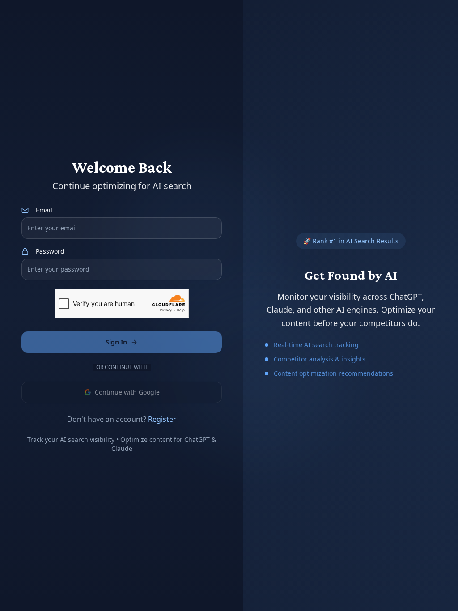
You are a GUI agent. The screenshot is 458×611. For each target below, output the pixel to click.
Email (44, 210)
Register (162, 419)
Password (50, 251)
